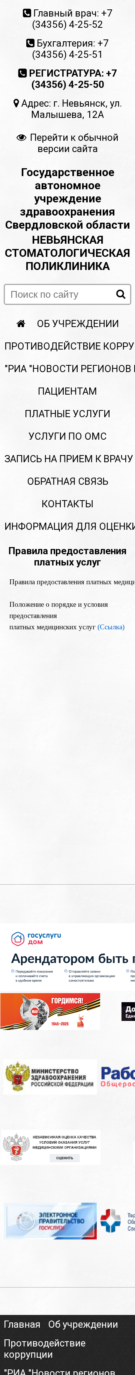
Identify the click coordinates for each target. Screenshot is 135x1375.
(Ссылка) (111, 627)
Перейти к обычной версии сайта (74, 143)
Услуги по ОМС (67, 436)
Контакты (67, 504)
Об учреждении (78, 323)
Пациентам (67, 391)
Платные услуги (67, 413)
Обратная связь (67, 481)
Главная (22, 1324)
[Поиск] (120, 294)
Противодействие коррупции (45, 1348)
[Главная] (21, 323)
